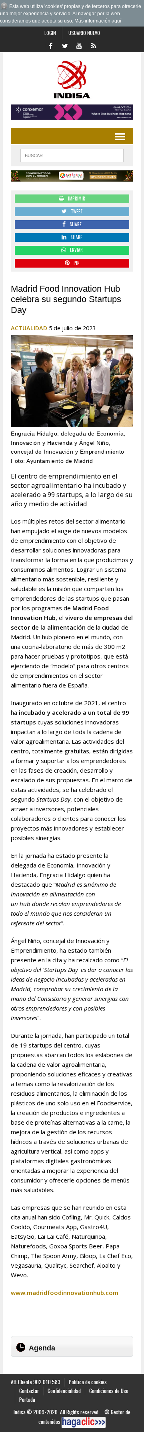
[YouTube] (79, 45)
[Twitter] (64, 45)
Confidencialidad (64, 1391)
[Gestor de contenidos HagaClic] (84, 1422)
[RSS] (93, 45)
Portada (27, 1399)
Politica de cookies (88, 1382)
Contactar (29, 1391)
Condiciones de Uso (108, 1391)
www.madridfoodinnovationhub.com (64, 1293)
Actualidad (29, 328)
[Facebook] (50, 45)
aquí (116, 21)
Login (50, 32)
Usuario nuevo (84, 32)
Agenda (42, 1348)
